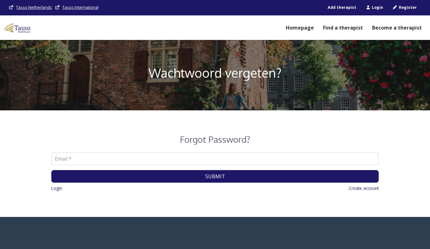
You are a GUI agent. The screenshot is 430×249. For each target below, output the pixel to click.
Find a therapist (343, 27)
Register (407, 7)
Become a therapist (397, 27)
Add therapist (342, 7)
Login (377, 7)
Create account (364, 188)
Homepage (300, 27)
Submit (215, 176)
